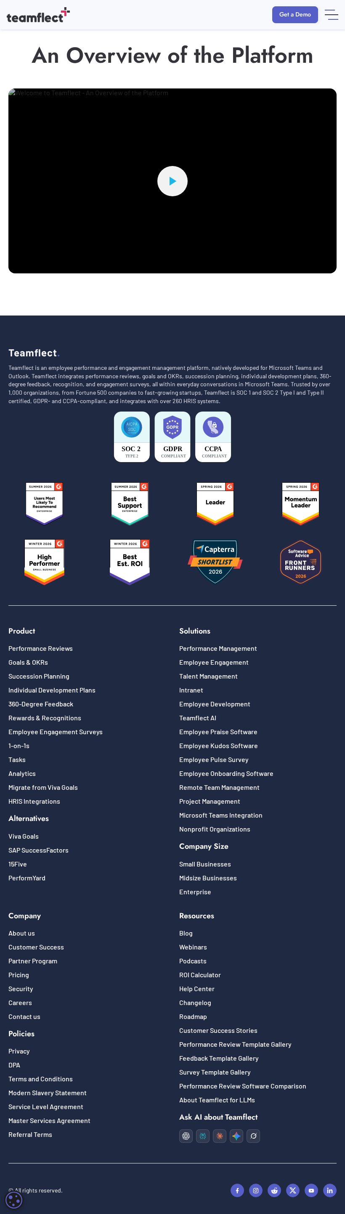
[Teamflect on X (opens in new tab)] (293, 1190)
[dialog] (14, 1200)
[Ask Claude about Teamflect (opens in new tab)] (219, 1136)
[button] (331, 15)
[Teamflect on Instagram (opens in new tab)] (256, 1190)
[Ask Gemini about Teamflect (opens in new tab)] (236, 1136)
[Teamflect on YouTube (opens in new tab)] (311, 1190)
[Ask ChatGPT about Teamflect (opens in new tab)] (186, 1136)
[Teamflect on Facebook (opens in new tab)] (237, 1190)
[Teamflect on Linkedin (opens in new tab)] (330, 1190)
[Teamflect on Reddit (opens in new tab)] (274, 1190)
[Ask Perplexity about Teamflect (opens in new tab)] (203, 1136)
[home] (38, 14)
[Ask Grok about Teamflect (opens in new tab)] (253, 1136)
